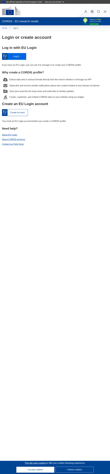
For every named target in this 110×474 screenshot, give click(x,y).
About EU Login (9, 135)
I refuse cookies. (74, 469)
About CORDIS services (13, 139)
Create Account (13, 112)
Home (4, 28)
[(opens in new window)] (11, 10)
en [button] (92, 12)
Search (99, 12)
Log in (12, 56)
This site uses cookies (35, 463)
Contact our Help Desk (13, 144)
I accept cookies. (35, 469)
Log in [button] (86, 12)
